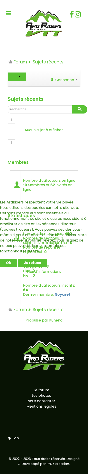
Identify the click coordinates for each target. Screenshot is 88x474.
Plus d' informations (44, 271)
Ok (8, 262)
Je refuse (32, 262)
